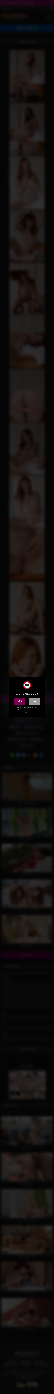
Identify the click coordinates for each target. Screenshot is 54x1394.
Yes (20, 701)
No (34, 701)
